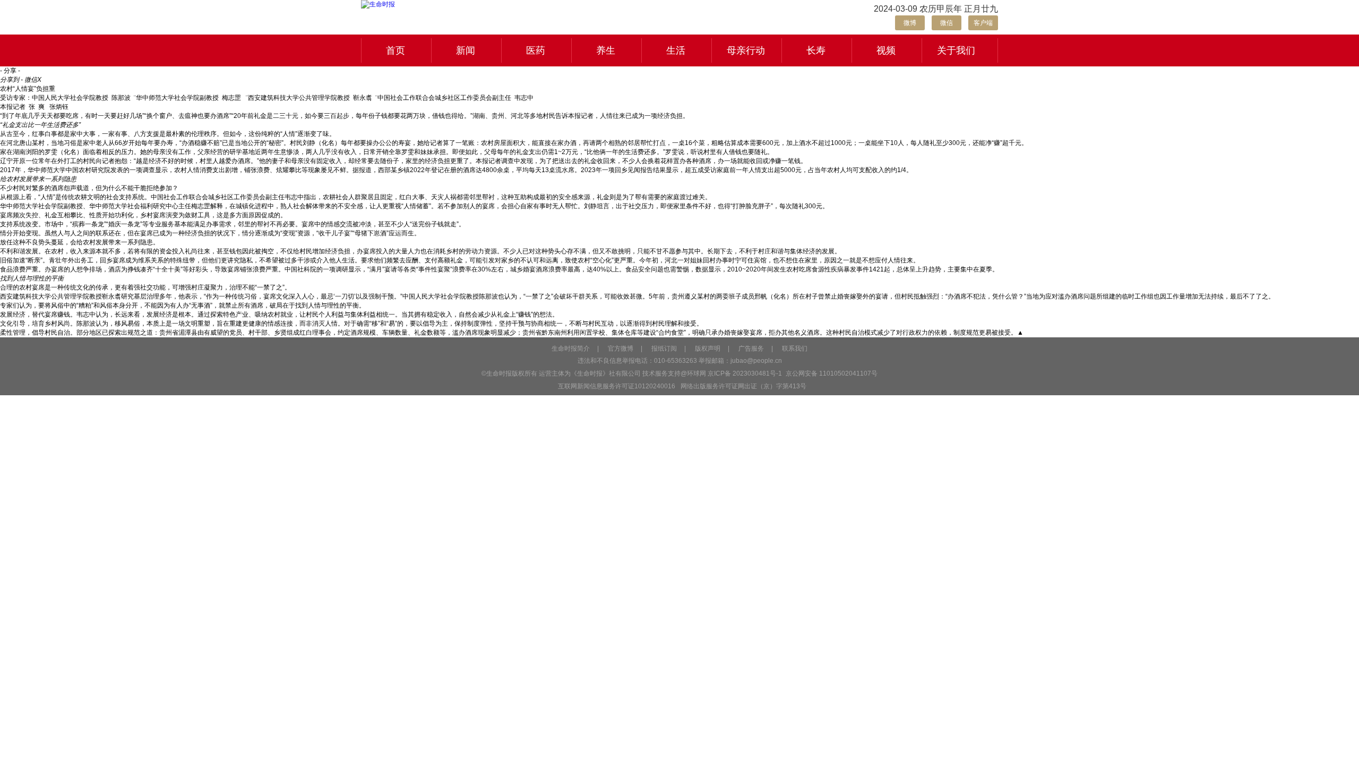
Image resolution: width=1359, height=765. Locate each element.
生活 (675, 50)
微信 (946, 23)
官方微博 (620, 348)
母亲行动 (746, 50)
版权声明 (707, 348)
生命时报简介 (571, 348)
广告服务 (751, 348)
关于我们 (956, 50)
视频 (886, 50)
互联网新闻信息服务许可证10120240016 (616, 386)
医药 (535, 50)
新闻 (465, 50)
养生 (605, 50)
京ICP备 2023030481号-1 (745, 373)
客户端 (983, 23)
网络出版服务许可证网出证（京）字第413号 (743, 386)
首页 (395, 50)
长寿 (815, 50)
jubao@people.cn (756, 360)
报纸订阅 (664, 348)
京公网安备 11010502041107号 (831, 373)
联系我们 (794, 348)
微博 (910, 23)
